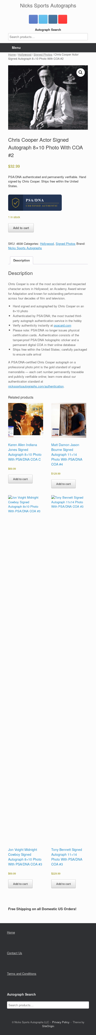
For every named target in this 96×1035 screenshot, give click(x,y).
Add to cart (21, 228)
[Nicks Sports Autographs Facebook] (33, 19)
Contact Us (14, 953)
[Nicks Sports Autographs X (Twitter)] (43, 19)
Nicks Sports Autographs (25, 248)
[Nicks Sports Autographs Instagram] (52, 19)
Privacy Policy (60, 1022)
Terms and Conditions (21, 973)
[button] (80, 72)
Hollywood (24, 54)
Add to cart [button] (20, 479)
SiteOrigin (48, 1026)
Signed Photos (43, 54)
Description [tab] (21, 260)
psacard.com (62, 325)
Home (12, 54)
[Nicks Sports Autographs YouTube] (62, 19)
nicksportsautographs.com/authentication (36, 386)
